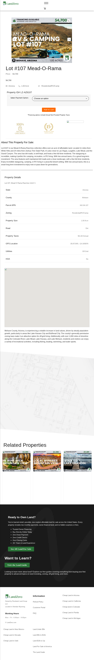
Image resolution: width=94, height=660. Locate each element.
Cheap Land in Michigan (71, 618)
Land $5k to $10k (39, 635)
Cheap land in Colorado (71, 607)
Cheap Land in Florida (70, 612)
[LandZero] (11, 3)
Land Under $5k (39, 629)
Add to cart (49, 110)
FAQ (34, 613)
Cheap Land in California (71, 601)
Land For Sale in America (42, 646)
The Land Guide (39, 652)
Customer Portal (39, 607)
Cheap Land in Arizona (70, 595)
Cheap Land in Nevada (12, 635)
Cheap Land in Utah (10, 641)
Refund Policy (38, 602)
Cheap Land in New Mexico (13, 629)
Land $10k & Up (39, 641)
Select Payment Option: (20, 98)
